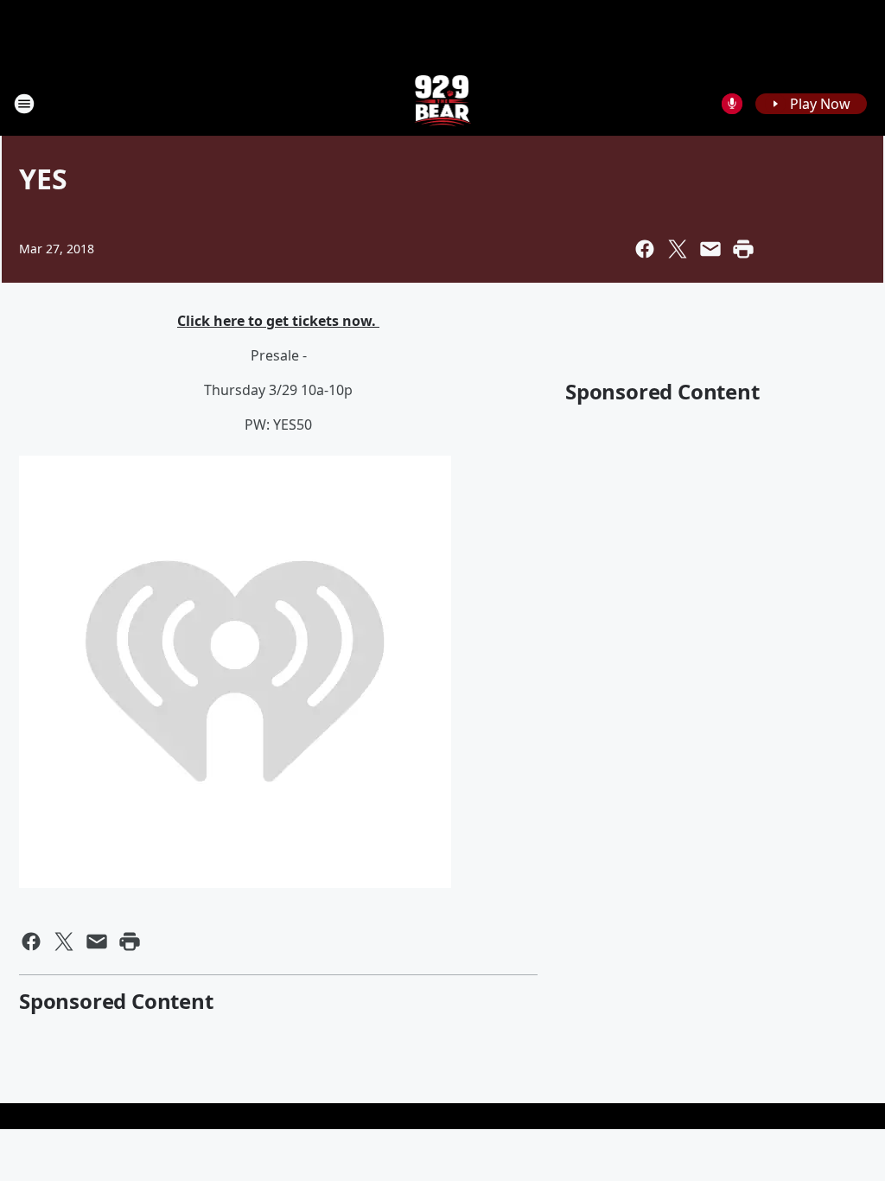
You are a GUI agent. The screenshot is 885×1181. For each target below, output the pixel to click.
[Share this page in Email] (710, 249)
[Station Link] (443, 103)
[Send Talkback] (732, 103)
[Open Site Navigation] (24, 103)
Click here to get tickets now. (278, 320)
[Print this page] (743, 249)
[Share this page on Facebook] (645, 249)
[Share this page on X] (677, 249)
